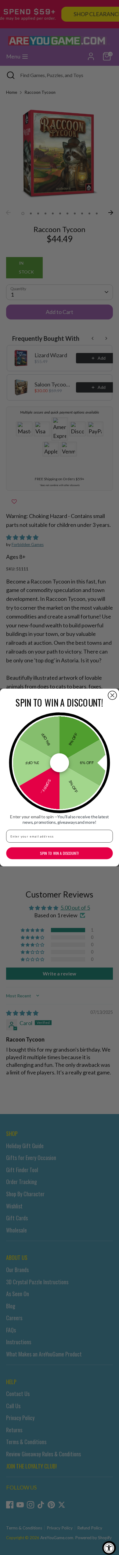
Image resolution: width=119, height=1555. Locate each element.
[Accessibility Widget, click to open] (109, 1548)
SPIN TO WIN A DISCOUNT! (59, 853)
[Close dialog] (112, 695)
